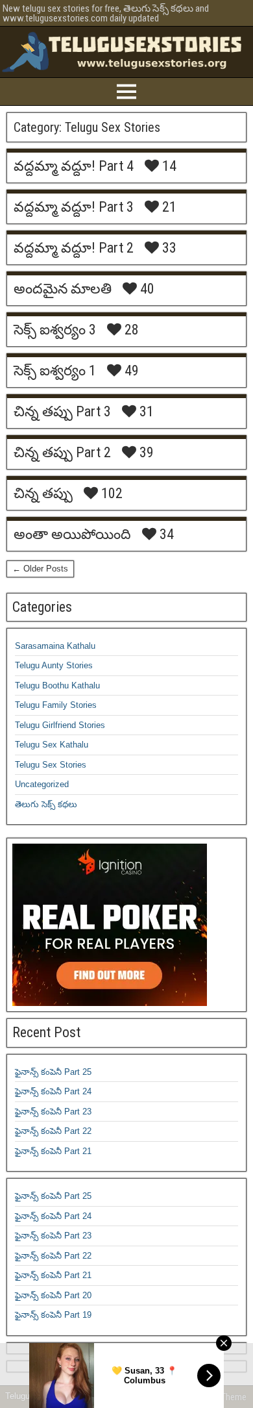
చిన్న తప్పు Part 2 (62, 452)
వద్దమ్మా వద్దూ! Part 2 (74, 248)
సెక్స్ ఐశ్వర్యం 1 (55, 370)
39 (145, 453)
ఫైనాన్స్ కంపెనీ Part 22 (53, 1131)
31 (145, 412)
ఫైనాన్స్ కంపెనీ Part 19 (53, 1315)
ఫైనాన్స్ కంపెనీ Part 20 (53, 1295)
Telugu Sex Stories (50, 765)
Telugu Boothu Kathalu (57, 685)
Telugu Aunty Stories (54, 665)
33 (167, 248)
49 (130, 371)
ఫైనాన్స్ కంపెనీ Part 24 (53, 1091)
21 (167, 207)
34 (165, 534)
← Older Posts (40, 568)
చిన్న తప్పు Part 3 (62, 411)
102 (110, 493)
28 (130, 330)
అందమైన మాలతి (63, 289)
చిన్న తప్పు (43, 493)
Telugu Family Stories (56, 705)
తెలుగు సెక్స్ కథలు (46, 804)
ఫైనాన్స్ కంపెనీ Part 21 (53, 1151)
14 (167, 166)
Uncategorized (42, 784)
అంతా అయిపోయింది (72, 534)
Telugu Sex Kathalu (51, 744)
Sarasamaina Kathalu (55, 646)
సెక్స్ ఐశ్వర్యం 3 (55, 329)
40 (145, 289)
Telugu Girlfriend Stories (60, 725)
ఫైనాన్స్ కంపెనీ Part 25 (53, 1072)
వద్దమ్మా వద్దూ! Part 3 (74, 207)
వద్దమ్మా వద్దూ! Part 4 (74, 166)
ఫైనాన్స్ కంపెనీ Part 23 (53, 1111)
